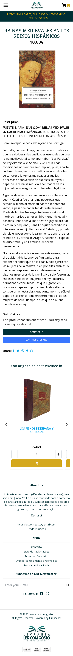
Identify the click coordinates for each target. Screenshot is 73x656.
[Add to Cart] (36, 463)
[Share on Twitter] (17, 351)
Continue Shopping (36, 339)
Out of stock (11, 314)
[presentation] (6, 424)
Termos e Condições (37, 556)
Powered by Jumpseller (48, 618)
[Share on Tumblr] (27, 351)
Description (11, 122)
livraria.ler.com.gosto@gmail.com (36, 524)
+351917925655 (36, 529)
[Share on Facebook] (13, 351)
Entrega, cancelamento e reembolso (36, 560)
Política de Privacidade (36, 565)
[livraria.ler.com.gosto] (36, 5)
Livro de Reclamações (36, 551)
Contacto (36, 547)
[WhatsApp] (47, 594)
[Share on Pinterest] (22, 351)
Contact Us (36, 332)
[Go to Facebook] (41, 594)
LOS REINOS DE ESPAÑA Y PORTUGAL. (36, 430)
